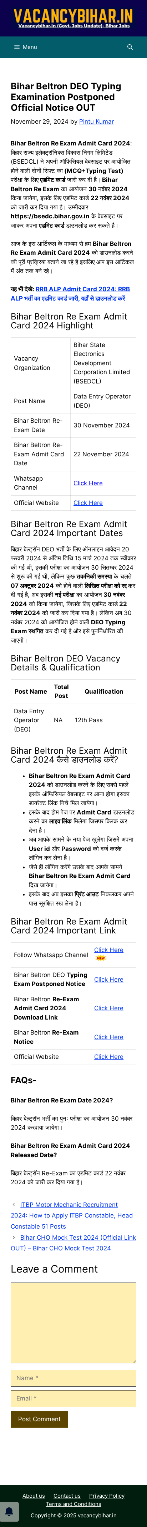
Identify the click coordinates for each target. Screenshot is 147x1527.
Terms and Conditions (73, 1504)
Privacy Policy (107, 1495)
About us (33, 1495)
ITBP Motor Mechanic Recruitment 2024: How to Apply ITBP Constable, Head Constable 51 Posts (72, 1215)
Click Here (88, 483)
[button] (130, 47)
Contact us (67, 1495)
